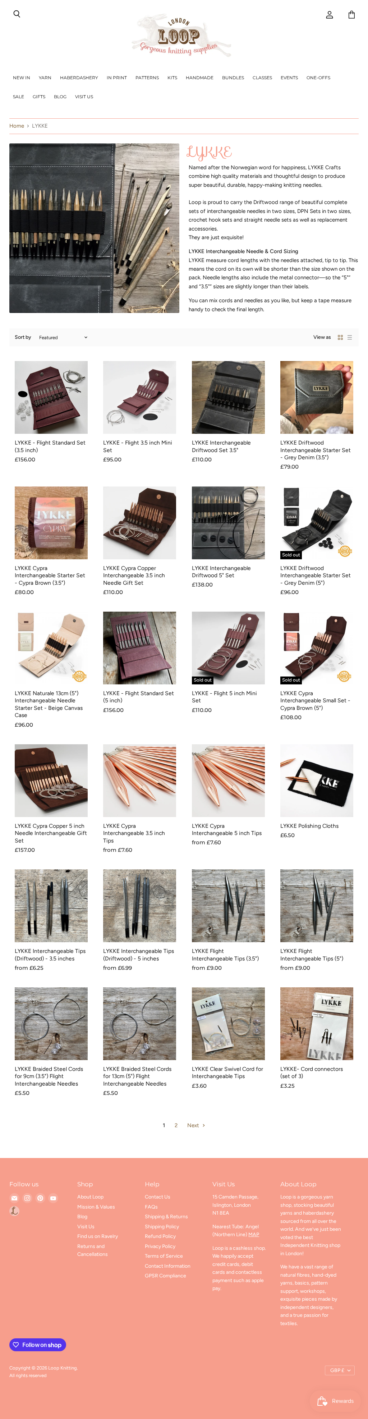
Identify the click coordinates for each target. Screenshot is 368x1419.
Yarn (45, 77)
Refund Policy (160, 1236)
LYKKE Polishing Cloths (309, 825)
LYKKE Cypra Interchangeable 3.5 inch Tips (134, 833)
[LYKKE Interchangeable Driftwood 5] (228, 523)
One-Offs (318, 77)
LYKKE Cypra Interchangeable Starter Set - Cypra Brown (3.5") (50, 575)
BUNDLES (233, 77)
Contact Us (157, 1197)
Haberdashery (79, 77)
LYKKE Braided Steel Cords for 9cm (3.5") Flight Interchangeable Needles (49, 1076)
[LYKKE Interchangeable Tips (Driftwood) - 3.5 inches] (51, 905)
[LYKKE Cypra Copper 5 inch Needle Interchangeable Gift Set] (51, 780)
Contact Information (167, 1266)
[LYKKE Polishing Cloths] (316, 780)
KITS (172, 77)
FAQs (151, 1207)
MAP (253, 1234)
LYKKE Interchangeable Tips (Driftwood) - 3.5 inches (50, 955)
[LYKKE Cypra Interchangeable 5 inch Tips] (228, 780)
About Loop (90, 1197)
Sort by (23, 337)
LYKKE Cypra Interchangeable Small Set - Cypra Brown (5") (315, 700)
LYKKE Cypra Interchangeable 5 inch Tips (227, 829)
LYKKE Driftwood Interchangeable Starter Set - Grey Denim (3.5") (315, 450)
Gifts (39, 96)
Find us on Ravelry (97, 1236)
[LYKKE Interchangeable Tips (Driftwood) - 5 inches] (139, 905)
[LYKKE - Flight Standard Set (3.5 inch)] (51, 397)
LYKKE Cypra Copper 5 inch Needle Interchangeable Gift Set (51, 833)
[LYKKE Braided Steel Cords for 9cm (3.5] (51, 1023)
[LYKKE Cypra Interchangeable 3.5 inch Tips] (139, 780)
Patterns (147, 77)
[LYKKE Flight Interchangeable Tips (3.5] (228, 905)
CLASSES (262, 77)
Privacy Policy (160, 1246)
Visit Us (84, 96)
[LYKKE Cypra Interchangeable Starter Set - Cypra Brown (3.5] (51, 523)
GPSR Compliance (165, 1276)
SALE (18, 96)
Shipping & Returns (166, 1217)
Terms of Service (164, 1256)
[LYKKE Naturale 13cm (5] (51, 648)
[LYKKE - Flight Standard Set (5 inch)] (139, 648)
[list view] (349, 337)
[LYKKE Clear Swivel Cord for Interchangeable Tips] (228, 1023)
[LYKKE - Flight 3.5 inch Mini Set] (139, 397)
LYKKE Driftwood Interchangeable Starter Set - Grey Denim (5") (315, 575)
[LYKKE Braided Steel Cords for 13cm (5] (139, 1023)
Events (289, 77)
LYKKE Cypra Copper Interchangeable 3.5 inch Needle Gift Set (134, 575)
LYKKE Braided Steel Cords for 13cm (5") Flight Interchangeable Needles (137, 1076)
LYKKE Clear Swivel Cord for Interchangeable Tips (227, 1072)
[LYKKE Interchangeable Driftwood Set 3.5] (228, 397)
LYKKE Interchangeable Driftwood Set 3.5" (221, 446)
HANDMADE (199, 77)
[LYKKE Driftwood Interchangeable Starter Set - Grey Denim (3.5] (316, 397)
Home (16, 126)
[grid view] (340, 337)
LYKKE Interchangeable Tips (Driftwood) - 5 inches (138, 955)
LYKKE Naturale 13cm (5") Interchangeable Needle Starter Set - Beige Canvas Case (49, 704)
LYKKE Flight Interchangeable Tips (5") (311, 955)
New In (21, 77)
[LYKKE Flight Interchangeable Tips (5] (316, 905)
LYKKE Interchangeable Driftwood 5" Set (221, 572)
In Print (117, 77)
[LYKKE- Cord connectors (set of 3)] (316, 1023)
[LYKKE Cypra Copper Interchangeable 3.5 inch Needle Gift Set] (139, 523)
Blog (60, 96)
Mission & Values (96, 1207)
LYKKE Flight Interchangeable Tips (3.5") (225, 955)
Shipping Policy (162, 1227)
